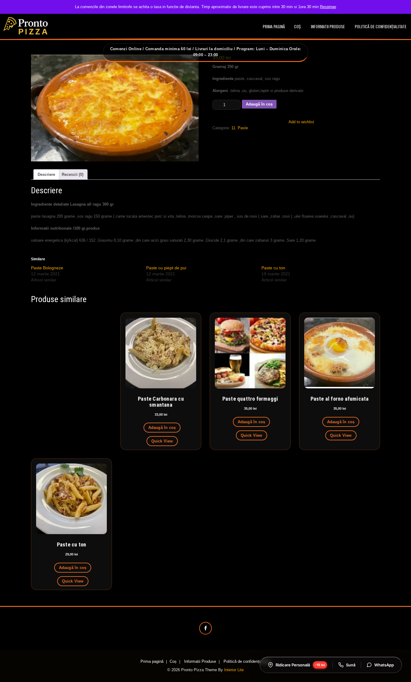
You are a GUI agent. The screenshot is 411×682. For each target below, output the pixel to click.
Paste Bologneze (47, 267)
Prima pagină (274, 26)
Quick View (162, 441)
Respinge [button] (328, 7)
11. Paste (239, 128)
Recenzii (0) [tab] (72, 174)
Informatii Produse (328, 26)
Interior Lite (234, 670)
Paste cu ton (273, 267)
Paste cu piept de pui (166, 267)
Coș (297, 26)
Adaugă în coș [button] (162, 427)
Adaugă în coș (259, 104)
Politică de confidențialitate (380, 26)
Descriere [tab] (46, 174)
